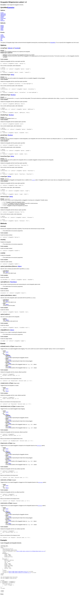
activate (2, 35)
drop (1, 40)
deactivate (2, 37)
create (1, 34)
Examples (10, 7)
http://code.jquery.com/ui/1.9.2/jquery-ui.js (20, 572)
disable (2, 26)
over (1, 38)
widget (1, 29)
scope (1, 19)
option (1, 28)
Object (20, 266)
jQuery (12, 330)
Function (17, 48)
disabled (2, 16)
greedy (2, 17)
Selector (10, 48)
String (12, 74)
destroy (2, 25)
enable (2, 27)
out (1, 39)
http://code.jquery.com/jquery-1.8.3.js (18, 571)
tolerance (2, 20)
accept (1, 12)
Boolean (13, 94)
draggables (52, 42)
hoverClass (3, 18)
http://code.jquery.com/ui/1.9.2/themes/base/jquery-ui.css (30, 551)
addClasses (3, 14)
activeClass (3, 13)
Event (7, 352)
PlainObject (13, 282)
